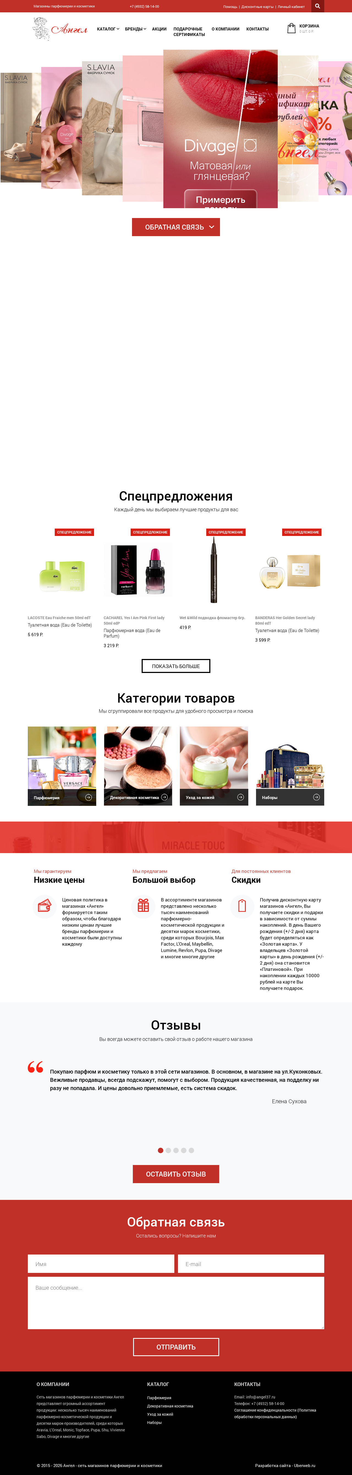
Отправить (176, 1346)
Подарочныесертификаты (189, 31)
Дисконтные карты (257, 6)
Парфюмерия (46, 797)
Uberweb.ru (304, 1465)
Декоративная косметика (134, 797)
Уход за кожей (200, 797)
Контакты (257, 29)
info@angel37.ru (260, 1396)
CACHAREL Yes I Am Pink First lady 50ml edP (134, 620)
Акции (159, 29)
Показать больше (176, 666)
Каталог (106, 29)
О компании (226, 29)
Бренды (133, 29)
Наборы (269, 797)
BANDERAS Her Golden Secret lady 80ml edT (285, 620)
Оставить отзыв (176, 1173)
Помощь (230, 6)
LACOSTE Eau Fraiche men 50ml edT (59, 617)
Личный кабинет (291, 6)
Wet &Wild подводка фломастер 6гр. (212, 617)
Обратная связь (174, 226)
